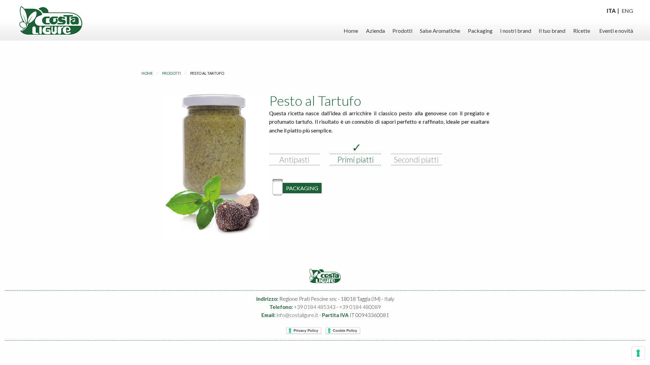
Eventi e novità (616, 30)
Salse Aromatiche (440, 30)
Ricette (581, 30)
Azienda (375, 30)
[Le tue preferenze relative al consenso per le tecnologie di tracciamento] (638, 353)
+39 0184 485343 (314, 307)
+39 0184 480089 (360, 307)
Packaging (480, 30)
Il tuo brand (552, 30)
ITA (611, 10)
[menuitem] (351, 30)
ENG (627, 10)
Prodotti (402, 30)
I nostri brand (515, 30)
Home (351, 30)
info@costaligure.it (297, 315)
